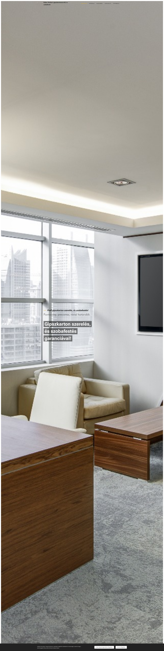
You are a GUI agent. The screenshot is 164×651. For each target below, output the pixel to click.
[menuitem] (84, 3)
